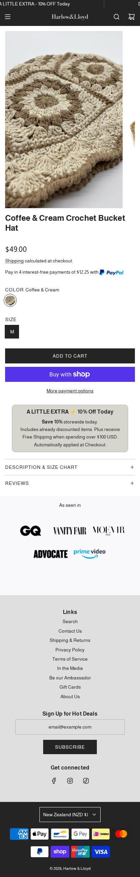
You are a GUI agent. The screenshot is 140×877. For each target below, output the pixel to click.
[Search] (116, 16)
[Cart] (131, 16)
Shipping (14, 260)
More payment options (70, 390)
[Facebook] (54, 780)
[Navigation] (7, 16)
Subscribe (70, 747)
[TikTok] (85, 780)
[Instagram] (70, 780)
